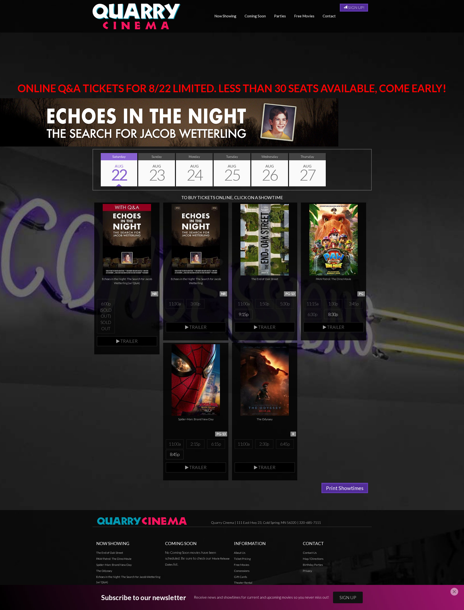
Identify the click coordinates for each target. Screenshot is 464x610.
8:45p (175, 454)
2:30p (264, 444)
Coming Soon (255, 16)
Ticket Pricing (242, 559)
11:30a (175, 303)
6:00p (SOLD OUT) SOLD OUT (105, 316)
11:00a (243, 303)
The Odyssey (104, 571)
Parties (280, 16)
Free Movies (304, 16)
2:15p (195, 444)
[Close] (454, 592)
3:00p (195, 303)
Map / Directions (313, 559)
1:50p (264, 303)
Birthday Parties (313, 565)
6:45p (285, 444)
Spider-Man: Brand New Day (114, 565)
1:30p (333, 303)
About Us (239, 552)
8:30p (333, 314)
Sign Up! (355, 7)
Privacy (307, 571)
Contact (329, 16)
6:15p (216, 444)
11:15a (312, 303)
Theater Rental (243, 582)
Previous (93, 170)
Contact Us (310, 552)
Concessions (241, 571)
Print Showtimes (344, 488)
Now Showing (225, 16)
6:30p (312, 314)
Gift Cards (240, 577)
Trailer (129, 341)
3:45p (354, 303)
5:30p (285, 303)
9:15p (243, 314)
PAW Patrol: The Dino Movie (113, 559)
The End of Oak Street (109, 552)
